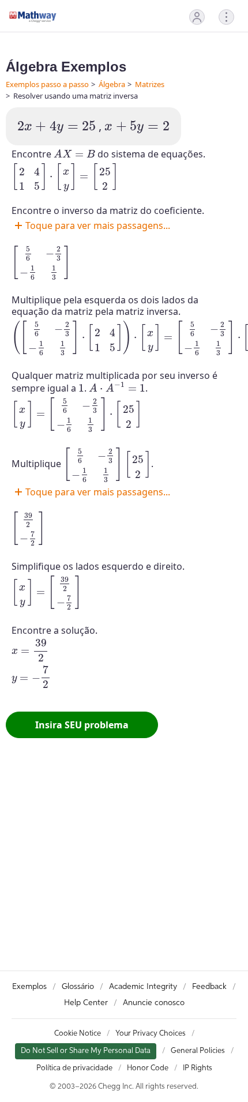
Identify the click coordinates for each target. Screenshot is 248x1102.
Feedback (209, 987)
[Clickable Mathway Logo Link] (33, 16)
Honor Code (147, 1068)
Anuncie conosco (154, 1003)
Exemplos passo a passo (47, 84)
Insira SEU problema (82, 725)
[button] (197, 17)
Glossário (78, 987)
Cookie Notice (77, 1033)
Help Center (86, 1003)
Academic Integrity (143, 987)
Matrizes (149, 84)
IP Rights (197, 1068)
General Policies (198, 1051)
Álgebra (112, 84)
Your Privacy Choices (150, 1033)
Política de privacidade (74, 1068)
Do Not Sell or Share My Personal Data (86, 1051)
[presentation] (56, 127)
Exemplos (29, 987)
